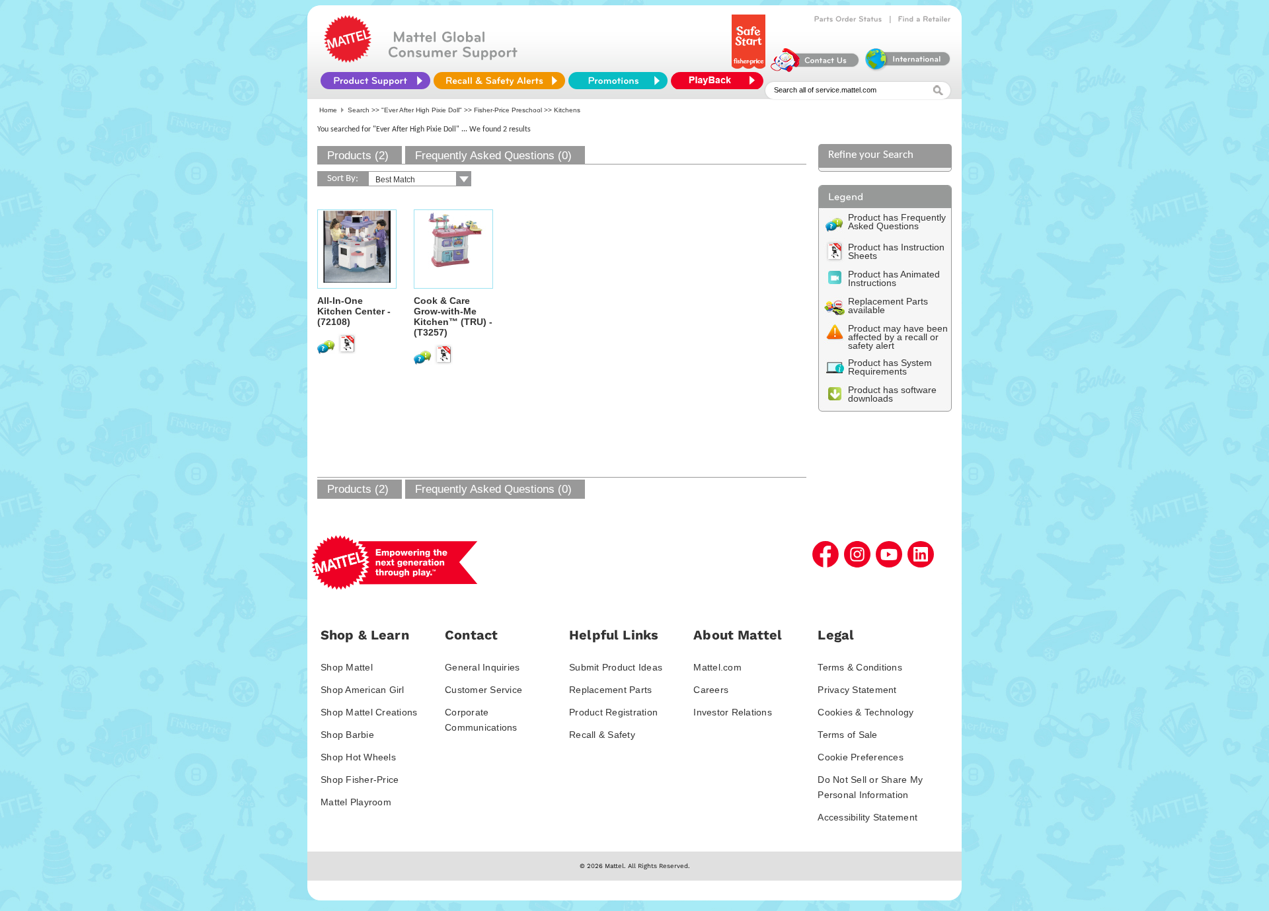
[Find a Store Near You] (924, 19)
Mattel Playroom (356, 802)
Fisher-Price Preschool (508, 110)
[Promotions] (618, 80)
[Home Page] (347, 59)
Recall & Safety (602, 734)
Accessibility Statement (867, 817)
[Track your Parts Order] (848, 19)
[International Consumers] (907, 68)
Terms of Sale (847, 734)
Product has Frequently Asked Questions (897, 221)
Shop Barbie (347, 734)
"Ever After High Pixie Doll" (421, 110)
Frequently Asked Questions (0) (493, 155)
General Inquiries (482, 667)
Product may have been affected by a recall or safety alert (898, 337)
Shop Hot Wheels (358, 757)
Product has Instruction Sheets (896, 251)
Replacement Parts (610, 689)
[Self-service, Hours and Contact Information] (815, 68)
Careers (710, 689)
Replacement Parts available (888, 305)
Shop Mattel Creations (369, 712)
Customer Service (483, 689)
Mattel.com (717, 667)
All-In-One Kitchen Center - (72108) (354, 311)
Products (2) (358, 155)
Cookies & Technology (865, 712)
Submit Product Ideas (615, 667)
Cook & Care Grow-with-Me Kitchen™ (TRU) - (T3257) (453, 316)
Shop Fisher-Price (360, 779)
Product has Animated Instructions (894, 278)
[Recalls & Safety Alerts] (499, 80)
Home (328, 110)
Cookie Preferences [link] (861, 757)
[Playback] (720, 80)
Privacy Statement (857, 689)
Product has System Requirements (890, 367)
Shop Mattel (347, 667)
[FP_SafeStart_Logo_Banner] (750, 68)
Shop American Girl (362, 689)
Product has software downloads (892, 394)
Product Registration (613, 712)
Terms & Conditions (860, 667)
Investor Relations (732, 712)
